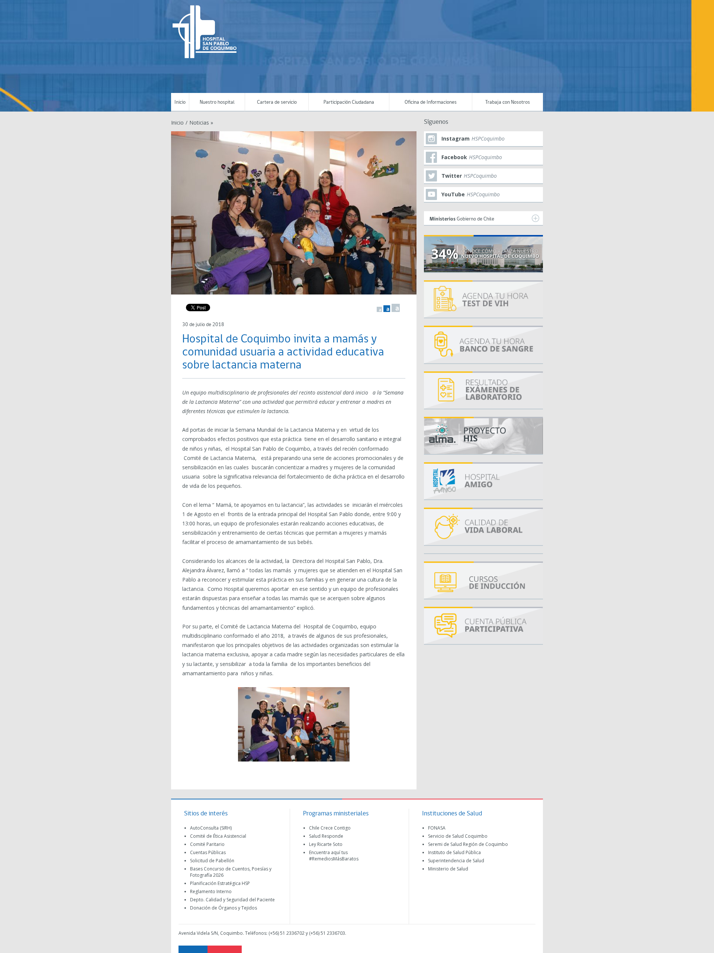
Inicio (180, 102)
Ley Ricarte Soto (325, 844)
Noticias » (201, 122)
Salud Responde (326, 836)
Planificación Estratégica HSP (220, 883)
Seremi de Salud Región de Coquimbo (468, 844)
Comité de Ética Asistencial (218, 836)
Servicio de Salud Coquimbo (458, 836)
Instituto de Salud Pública (454, 852)
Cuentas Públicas (208, 852)
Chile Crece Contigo (330, 828)
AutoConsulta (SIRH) (211, 828)
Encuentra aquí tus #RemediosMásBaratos (333, 855)
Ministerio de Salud (448, 869)
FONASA (437, 828)
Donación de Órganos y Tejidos (223, 908)
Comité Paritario (207, 844)
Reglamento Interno (211, 891)
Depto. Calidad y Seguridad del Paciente (232, 899)
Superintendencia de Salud (456, 860)
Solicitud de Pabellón (212, 860)
